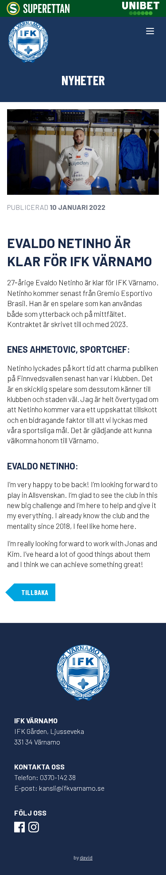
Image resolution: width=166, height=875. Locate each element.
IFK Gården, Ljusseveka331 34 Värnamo (49, 736)
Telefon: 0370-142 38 (45, 777)
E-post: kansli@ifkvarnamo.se (59, 788)
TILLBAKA (34, 592)
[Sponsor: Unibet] (140, 8)
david (86, 857)
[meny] (150, 31)
